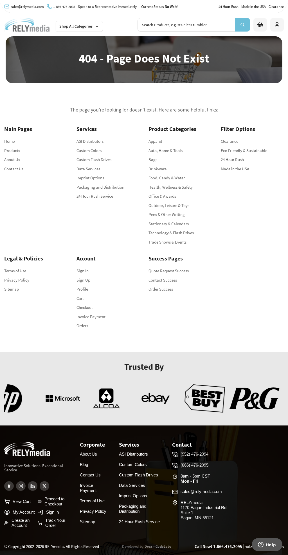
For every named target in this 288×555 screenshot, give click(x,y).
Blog (84, 464)
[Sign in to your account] (277, 25)
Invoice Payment (90, 316)
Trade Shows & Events (167, 242)
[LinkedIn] (32, 486)
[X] (44, 486)
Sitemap (11, 289)
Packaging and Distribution (100, 187)
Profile (82, 289)
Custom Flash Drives (93, 159)
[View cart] (260, 25)
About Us (12, 159)
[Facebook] (9, 486)
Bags (152, 159)
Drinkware (157, 168)
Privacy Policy (16, 280)
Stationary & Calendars (168, 223)
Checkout (84, 307)
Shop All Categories (76, 26)
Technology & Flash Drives (171, 232)
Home (9, 141)
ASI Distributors (90, 141)
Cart (80, 298)
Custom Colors (89, 150)
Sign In (82, 270)
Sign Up (83, 280)
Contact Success (162, 280)
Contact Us (13, 168)
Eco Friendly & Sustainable (244, 150)
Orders (82, 325)
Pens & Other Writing (166, 214)
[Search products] (242, 25)
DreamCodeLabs (158, 546)
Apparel (155, 141)
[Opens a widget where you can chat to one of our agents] (266, 545)
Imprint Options (90, 177)
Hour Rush (228, 6)
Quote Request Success (168, 270)
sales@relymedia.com (27, 6)
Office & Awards (162, 196)
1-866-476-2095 (64, 6)
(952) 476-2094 (194, 454)
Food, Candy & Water (166, 177)
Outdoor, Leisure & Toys (168, 205)
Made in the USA (253, 6)
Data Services (88, 168)
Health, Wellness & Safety (170, 187)
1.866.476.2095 (227, 546)
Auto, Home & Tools (165, 150)
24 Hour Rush (232, 159)
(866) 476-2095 (194, 465)
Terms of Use (15, 270)
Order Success (160, 289)
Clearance (276, 6)
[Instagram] (21, 486)
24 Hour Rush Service (94, 196)
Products (12, 150)
